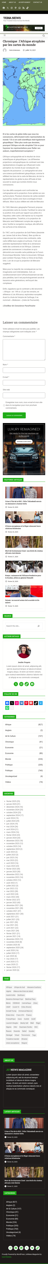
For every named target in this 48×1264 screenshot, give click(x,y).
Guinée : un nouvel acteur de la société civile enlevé (22, 601)
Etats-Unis (10, 1015)
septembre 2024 (13, 815)
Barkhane (21, 995)
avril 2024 (10, 829)
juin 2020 (10, 956)
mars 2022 (10, 897)
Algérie (8, 991)
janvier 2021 (11, 936)
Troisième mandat (12, 1039)
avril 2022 (10, 894)
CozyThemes (6, 1257)
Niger (38, 1023)
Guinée (26, 1019)
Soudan (31, 1031)
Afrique (8, 724)
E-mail (6, 377)
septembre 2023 (13, 849)
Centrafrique (26, 1003)
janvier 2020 (11, 970)
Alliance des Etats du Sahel (23, 991)
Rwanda (17, 1031)
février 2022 (11, 900)
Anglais (8, 730)
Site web (6, 390)
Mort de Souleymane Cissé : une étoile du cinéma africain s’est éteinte (24, 552)
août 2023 (10, 852)
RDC (36, 1027)
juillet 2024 (10, 821)
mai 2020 (10, 959)
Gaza (20, 1019)
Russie (8, 1031)
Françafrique (10, 1019)
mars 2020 (10, 964)
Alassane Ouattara (34, 987)
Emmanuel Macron (25, 1011)
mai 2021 (10, 925)
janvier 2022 (11, 902)
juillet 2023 (10, 855)
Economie (9, 747)
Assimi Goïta (10, 995)
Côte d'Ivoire (26, 1007)
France (29, 1015)
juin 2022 (10, 888)
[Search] (38, 626)
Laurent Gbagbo (12, 1023)
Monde (8, 759)
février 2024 (11, 835)
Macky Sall (24, 1023)
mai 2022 (10, 891)
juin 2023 (10, 857)
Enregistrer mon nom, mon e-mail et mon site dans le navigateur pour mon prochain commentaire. (24, 405)
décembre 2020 (12, 939)
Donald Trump (11, 1011)
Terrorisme (25, 1035)
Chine (35, 1003)
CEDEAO (16, 1003)
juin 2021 (10, 922)
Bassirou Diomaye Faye (14, 999)
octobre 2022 (11, 880)
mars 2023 (10, 866)
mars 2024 (10, 832)
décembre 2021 (12, 905)
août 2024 (10, 818)
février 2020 (11, 967)
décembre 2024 (12, 807)
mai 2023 (10, 860)
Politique (8, 765)
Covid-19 (16, 1007)
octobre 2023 (11, 846)
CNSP (8, 1007)
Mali (32, 1023)
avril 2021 (10, 928)
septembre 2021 (13, 914)
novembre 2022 (12, 877)
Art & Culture (10, 736)
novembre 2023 (12, 843)
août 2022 (10, 883)
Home (4, 2)
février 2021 (11, 933)
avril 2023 (10, 863)
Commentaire (9, 336)
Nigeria (8, 1027)
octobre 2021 (11, 911)
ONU (15, 1027)
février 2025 (11, 801)
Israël (33, 1019)
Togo (34, 1035)
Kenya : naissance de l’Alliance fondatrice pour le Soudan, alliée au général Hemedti (23, 576)
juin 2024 (10, 824)
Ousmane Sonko (25, 1027)
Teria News (12, 18)
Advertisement (24, 2)
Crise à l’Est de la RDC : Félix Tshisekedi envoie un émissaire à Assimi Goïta (23, 502)
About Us (12, 2)
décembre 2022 (12, 874)
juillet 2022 (10, 886)
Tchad (17, 1035)
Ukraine (24, 1039)
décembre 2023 (12, 841)
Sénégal (9, 1035)
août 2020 (10, 950)
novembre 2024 (12, 810)
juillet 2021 (10, 919)
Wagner (24, 1043)
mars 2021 (10, 931)
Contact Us (37, 2)
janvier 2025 (11, 804)
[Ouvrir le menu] (4, 35)
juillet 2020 (10, 953)
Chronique (9, 742)
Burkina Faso (30, 999)
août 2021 (10, 917)
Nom (5, 364)
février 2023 (11, 869)
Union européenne (12, 1043)
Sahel (24, 1031)
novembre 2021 (12, 908)
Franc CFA (20, 1015)
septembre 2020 (13, 947)
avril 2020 (10, 962)
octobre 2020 (11, 945)
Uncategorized (11, 776)
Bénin (8, 1003)
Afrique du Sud (19, 987)
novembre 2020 (12, 942)
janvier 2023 (11, 871)
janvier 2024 (11, 838)
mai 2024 (10, 826)
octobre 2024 (11, 812)
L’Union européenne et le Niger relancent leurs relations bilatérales (23, 527)
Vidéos (8, 782)
